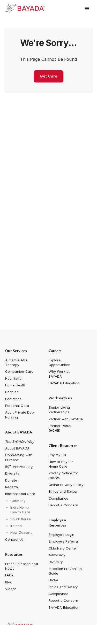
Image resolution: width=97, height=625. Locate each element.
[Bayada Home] (26, 8)
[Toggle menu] (87, 8)
